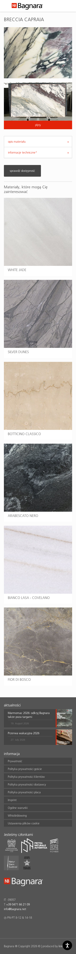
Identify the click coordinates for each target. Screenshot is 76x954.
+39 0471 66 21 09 (18, 904)
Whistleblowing (17, 815)
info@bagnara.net (15, 909)
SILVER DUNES (18, 352)
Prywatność (15, 761)
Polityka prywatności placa (24, 792)
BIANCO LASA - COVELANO (29, 597)
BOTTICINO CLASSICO (24, 434)
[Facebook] (6, 927)
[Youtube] (29, 927)
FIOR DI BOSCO (19, 679)
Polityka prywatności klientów (26, 777)
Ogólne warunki (18, 808)
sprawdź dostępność (22, 171)
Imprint (12, 800)
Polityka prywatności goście (25, 769)
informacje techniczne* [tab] (22, 152)
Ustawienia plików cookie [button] (24, 823)
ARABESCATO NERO (23, 515)
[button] (30, 718)
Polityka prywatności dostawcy (27, 784)
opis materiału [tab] (17, 141)
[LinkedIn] (21, 927)
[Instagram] (13, 927)
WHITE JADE (17, 270)
